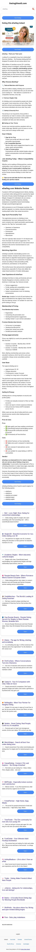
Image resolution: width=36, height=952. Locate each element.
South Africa (10, 944)
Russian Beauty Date (12, 576)
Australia (12, 939)
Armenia (18, 944)
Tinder (6, 878)
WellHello (8, 908)
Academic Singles (10, 555)
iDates (6, 640)
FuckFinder (8, 839)
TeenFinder (8, 820)
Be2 (5, 513)
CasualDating (9, 763)
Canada (20, 939)
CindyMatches (9, 596)
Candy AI (7, 682)
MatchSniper (9, 742)
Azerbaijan (26, 944)
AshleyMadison (10, 859)
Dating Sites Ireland (25, 949)
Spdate (7, 723)
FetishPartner (9, 801)
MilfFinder (8, 782)
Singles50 (8, 534)
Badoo (6, 898)
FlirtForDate (9, 661)
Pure (6, 917)
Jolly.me (7, 888)
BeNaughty (8, 703)
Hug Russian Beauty (11, 617)
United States (28, 939)
